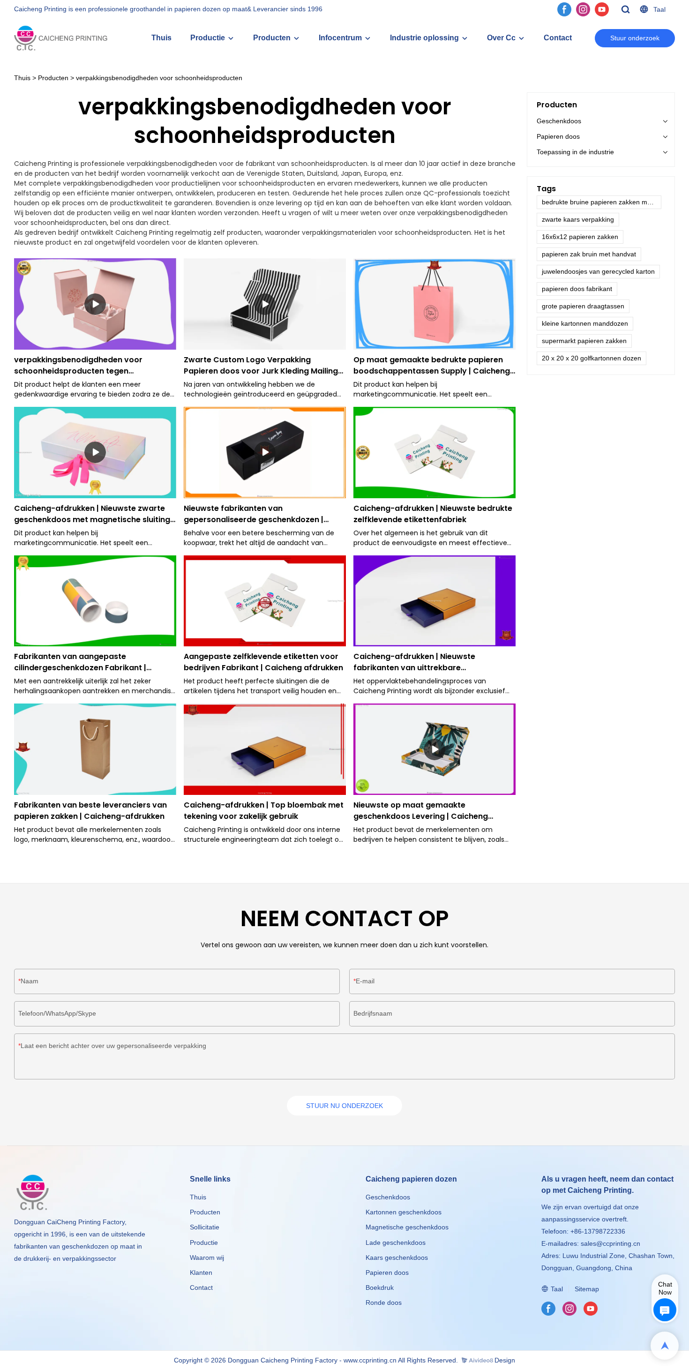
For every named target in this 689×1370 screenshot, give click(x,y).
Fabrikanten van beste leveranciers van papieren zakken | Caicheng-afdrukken (90, 811)
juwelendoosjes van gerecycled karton (598, 271)
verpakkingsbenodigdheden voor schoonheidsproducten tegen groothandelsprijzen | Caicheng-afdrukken (78, 365)
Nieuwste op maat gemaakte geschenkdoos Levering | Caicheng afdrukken (420, 811)
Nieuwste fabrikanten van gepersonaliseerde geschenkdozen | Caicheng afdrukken (253, 514)
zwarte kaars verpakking (578, 219)
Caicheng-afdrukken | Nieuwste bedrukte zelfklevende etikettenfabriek (432, 514)
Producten (272, 38)
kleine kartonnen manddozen (585, 323)
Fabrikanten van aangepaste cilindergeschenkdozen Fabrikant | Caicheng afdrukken (80, 662)
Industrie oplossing (424, 38)
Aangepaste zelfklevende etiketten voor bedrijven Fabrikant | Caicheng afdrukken (263, 662)
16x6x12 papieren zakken (580, 236)
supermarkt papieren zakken (584, 340)
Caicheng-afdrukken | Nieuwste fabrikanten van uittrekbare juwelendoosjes (414, 662)
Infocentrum (340, 38)
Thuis (161, 38)
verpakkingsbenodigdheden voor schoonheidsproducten (159, 78)
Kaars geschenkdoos (397, 1257)
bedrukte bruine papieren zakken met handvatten (601, 202)
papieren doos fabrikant (577, 288)
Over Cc (501, 38)
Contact (558, 38)
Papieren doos (558, 136)
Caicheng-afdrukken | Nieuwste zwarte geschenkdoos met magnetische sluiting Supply (92, 514)
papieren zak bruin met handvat (589, 254)
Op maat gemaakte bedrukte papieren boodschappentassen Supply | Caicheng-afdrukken (433, 365)
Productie (207, 38)
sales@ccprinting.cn (610, 1243)
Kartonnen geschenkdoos (404, 1212)
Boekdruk (380, 1287)
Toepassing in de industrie (575, 152)
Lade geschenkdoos (396, 1242)
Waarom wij (207, 1257)
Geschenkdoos (559, 121)
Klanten (201, 1272)
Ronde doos (384, 1302)
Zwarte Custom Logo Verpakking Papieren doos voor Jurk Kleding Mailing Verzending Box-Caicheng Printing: (261, 365)
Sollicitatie (204, 1227)
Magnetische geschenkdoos (407, 1227)
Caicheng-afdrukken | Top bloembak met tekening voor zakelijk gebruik (264, 811)
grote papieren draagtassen (583, 306)
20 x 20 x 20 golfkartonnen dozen (591, 358)
